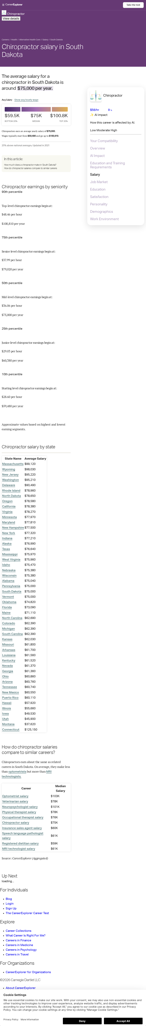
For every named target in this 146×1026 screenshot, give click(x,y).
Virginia (7, 511)
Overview (97, 148)
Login (10, 903)
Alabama (8, 580)
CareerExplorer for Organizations (28, 972)
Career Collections (18, 930)
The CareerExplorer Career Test (27, 913)
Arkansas (8, 649)
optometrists (17, 771)
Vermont (8, 596)
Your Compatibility (104, 141)
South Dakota (11, 591)
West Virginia (11, 559)
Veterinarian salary (15, 801)
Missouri (8, 644)
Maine (6, 612)
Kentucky (8, 660)
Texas (6, 549)
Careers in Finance (18, 940)
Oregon (7, 501)
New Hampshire (13, 527)
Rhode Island (11, 490)
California (9, 506)
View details (11, 18)
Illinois (6, 708)
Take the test (133, 5)
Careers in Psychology (21, 949)
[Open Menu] (62, 5)
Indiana (7, 538)
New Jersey (10, 474)
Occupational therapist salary (22, 817)
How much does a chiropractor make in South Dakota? (30, 165)
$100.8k (60, 117)
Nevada (7, 665)
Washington (10, 479)
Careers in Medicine (19, 945)
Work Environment (104, 219)
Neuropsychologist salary (20, 806)
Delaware (8, 485)
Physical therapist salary (19, 812)
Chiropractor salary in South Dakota (42, 50)
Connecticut (10, 729)
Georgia (7, 671)
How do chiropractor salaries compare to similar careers (30, 168)
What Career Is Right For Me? (25, 935)
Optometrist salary (15, 796)
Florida (7, 607)
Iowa (5, 713)
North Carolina (12, 618)
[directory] (36, 163)
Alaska (7, 543)
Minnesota (9, 517)
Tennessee (9, 687)
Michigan (8, 628)
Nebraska (9, 570)
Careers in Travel (17, 954)
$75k (36, 117)
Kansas (7, 639)
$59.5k (12, 117)
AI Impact (97, 156)
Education (98, 189)
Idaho (6, 564)
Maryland (8, 522)
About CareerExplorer (21, 988)
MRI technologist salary (18, 848)
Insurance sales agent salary (22, 828)
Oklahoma (9, 602)
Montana (8, 724)
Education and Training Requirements (107, 165)
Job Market (99, 182)
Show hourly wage (26, 100)
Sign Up (11, 908)
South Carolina (12, 634)
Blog (9, 898)
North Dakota (11, 495)
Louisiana (9, 655)
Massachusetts (13, 463)
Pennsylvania (11, 586)
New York (8, 533)
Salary (95, 174)
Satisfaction (99, 197)
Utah (5, 718)
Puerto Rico (10, 697)
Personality (99, 204)
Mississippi (10, 554)
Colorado (8, 623)
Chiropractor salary (15, 822)
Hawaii (6, 702)
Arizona (7, 681)
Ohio (5, 676)
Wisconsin (9, 575)
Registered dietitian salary (20, 843)
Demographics (101, 211)
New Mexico (10, 692)
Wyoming (8, 469)
